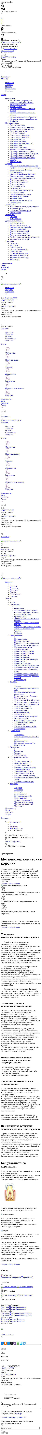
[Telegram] (6, 273)
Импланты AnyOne (17, 139)
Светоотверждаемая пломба (20, 194)
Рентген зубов (15, 213)
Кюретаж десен (16, 172)
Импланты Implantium (18, 147)
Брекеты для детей (17, 223)
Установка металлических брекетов (23, 119)
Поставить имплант (17, 125)
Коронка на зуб (16, 162)
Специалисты (10, 89)
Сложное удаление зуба (19, 253)
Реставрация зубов (17, 192)
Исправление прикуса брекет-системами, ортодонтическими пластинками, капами (21, 103)
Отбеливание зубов (17, 186)
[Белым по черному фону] (1, 16)
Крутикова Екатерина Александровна (16, 1313)
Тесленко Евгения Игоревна (13, 1319)
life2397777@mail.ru (8, 57)
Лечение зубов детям (18, 229)
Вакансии (9, 91)
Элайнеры (14, 121)
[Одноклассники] (5, 1343)
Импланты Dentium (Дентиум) (21, 143)
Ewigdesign (18, 1414)
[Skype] (21, 1343)
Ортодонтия (10, 99)
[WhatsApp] (18, 1343)
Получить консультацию (10, 883)
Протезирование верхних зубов (22, 151)
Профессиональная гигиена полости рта (25, 168)
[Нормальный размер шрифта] (2, 6)
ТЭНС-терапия (15, 219)
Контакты (5, 267)
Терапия (8, 164)
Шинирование (15, 202)
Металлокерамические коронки (22, 129)
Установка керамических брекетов (23, 117)
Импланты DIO (16, 145)
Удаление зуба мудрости (19, 255)
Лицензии (9, 85)
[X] (11, 1343)
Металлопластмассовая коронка (22, 149)
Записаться (5, 77)
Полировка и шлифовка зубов (21, 190)
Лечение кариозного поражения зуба (24, 166)
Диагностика (10, 204)
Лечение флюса (16, 247)
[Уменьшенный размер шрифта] (2, 4)
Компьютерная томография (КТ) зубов (24, 207)
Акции (3, 269)
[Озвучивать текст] (2, 35)
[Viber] (14, 1343)
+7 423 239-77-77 (10, 49)
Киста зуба (14, 245)
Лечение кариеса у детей (19, 231)
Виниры (13, 160)
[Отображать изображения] (2, 28)
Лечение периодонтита (19, 182)
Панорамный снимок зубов (20, 211)
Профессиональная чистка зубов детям (25, 237)
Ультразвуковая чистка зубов (21, 200)
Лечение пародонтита (18, 180)
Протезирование (11, 123)
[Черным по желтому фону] (1, 21)
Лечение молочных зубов (19, 233)
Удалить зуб (14, 259)
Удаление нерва (16, 198)
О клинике (9, 83)
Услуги (3, 95)
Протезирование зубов (18, 131)
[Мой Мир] (8, 1343)
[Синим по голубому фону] (1, 19)
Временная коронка (17, 133)
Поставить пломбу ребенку (20, 235)
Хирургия (9, 241)
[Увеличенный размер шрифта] (3, 9)
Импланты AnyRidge (18, 141)
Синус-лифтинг (16, 251)
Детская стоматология (14, 221)
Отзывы (8, 87)
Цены (3, 265)
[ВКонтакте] (2, 1343)
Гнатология (10, 215)
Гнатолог (13, 217)
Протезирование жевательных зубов (24, 154)
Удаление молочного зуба (19, 239)
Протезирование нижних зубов (22, 156)
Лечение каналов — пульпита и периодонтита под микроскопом (22, 177)
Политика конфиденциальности (13, 1417)
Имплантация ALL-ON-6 (19, 137)
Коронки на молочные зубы (20, 227)
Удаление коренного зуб (19, 257)
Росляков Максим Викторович (13, 1307)
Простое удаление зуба (18, 249)
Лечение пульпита (17, 184)
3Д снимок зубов (16, 209)
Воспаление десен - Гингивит (21, 170)
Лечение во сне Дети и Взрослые (22, 174)
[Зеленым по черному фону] (1, 24)
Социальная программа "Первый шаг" (17, 1277)
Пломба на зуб (15, 188)
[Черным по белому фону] (1, 14)
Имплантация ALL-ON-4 (19, 135)
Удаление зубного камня (19, 196)
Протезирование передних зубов (22, 158)
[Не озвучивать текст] (2, 38)
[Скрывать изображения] (2, 31)
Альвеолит (14, 243)
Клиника (4, 79)
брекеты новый (16, 107)
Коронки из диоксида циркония (22, 127)
